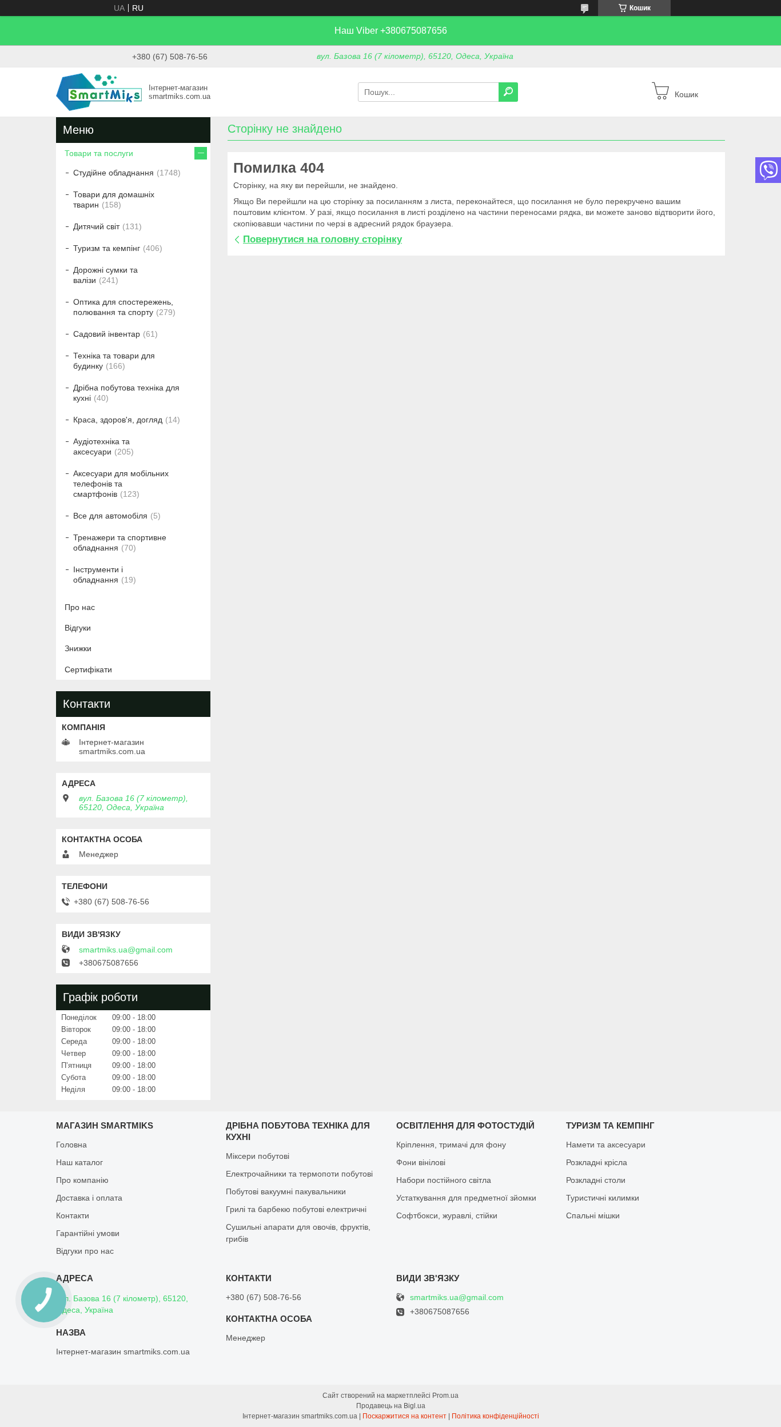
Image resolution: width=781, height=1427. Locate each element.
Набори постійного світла (443, 1180)
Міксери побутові (257, 1156)
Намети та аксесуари (605, 1144)
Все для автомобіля (110, 515)
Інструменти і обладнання (98, 574)
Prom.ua (445, 1396)
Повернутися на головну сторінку (322, 239)
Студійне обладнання (113, 172)
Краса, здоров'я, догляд (117, 419)
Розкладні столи (595, 1180)
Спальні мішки (593, 1215)
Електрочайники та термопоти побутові (299, 1173)
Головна (71, 1144)
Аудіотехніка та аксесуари (101, 446)
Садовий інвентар (106, 333)
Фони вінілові (420, 1162)
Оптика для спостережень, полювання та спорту (123, 307)
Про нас (80, 607)
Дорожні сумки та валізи (105, 275)
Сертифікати (88, 669)
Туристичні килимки (602, 1197)
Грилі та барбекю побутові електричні (296, 1209)
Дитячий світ (96, 226)
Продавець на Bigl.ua (390, 1406)
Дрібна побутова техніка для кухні (126, 392)
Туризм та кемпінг (106, 248)
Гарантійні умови (87, 1233)
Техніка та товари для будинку (114, 360)
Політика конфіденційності (495, 1416)
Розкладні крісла (596, 1162)
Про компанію (82, 1180)
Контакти (72, 1215)
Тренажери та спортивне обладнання (119, 542)
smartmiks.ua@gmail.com (126, 949)
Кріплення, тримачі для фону (451, 1144)
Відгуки (78, 627)
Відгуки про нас (85, 1250)
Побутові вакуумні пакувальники (286, 1191)
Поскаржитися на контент (404, 1416)
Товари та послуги (99, 153)
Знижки (78, 648)
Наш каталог (79, 1162)
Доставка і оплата (89, 1197)
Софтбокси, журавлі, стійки (446, 1215)
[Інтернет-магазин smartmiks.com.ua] (99, 91)
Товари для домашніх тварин (113, 199)
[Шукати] (508, 92)
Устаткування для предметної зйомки (466, 1197)
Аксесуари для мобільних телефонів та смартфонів (121, 484)
